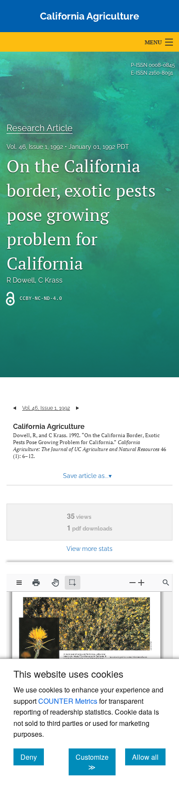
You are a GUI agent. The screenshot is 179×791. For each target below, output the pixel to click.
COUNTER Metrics (67, 701)
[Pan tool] (55, 583)
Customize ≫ (96, 762)
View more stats (89, 548)
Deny (32, 756)
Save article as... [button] (87, 475)
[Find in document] (166, 583)
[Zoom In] (141, 582)
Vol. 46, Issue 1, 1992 (35, 146)
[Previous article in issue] (14, 408)
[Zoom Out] (132, 582)
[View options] (19, 582)
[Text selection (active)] (72, 583)
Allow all (149, 756)
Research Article (40, 128)
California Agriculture (49, 426)
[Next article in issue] (77, 408)
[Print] (36, 583)
